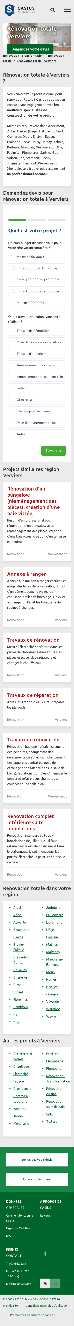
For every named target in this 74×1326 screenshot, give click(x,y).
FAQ (9, 1235)
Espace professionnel (37, 1179)
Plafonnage (54, 1061)
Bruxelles (20, 970)
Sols (49, 1114)
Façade (18, 1081)
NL (55, 1283)
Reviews (45, 1215)
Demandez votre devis (30, 49)
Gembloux (20, 1007)
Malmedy (53, 952)
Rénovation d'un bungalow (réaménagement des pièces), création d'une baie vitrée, (33, 501)
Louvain (52, 937)
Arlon (17, 915)
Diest (17, 985)
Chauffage (21, 1066)
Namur (51, 979)
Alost (17, 907)
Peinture (52, 1054)
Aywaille (19, 922)
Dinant (18, 992)
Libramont (54, 922)
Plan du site (10, 1305)
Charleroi (20, 977)
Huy (16, 1022)
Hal (15, 1014)
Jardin (18, 1116)
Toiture (51, 1121)
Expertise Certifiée (18, 1228)
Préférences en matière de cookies (32, 1315)
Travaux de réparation (33, 695)
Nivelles (52, 987)
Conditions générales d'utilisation (47, 1305)
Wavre (51, 1016)
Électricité (20, 1074)
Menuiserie (21, 1123)
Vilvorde (52, 1001)
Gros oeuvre (22, 1088)
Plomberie (53, 1068)
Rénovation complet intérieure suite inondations (30, 822)
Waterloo (53, 1009)
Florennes (20, 999)
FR (45, 1283)
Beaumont (21, 930)
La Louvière (54, 915)
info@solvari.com (20, 1283)
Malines (52, 944)
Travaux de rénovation (33, 640)
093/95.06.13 (17, 1263)
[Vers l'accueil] (19, 15)
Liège (50, 930)
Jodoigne (53, 907)
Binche (18, 937)
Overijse (52, 994)
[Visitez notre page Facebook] (45, 1254)
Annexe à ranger (26, 574)
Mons (50, 972)
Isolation (20, 1109)
